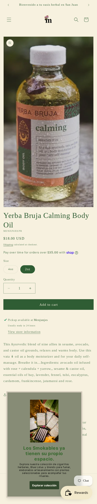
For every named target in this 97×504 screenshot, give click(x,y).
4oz (13, 270)
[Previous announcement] (8, 5)
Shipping (8, 244)
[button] (9, 20)
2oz (27, 269)
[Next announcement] (89, 5)
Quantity (9, 279)
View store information (24, 332)
